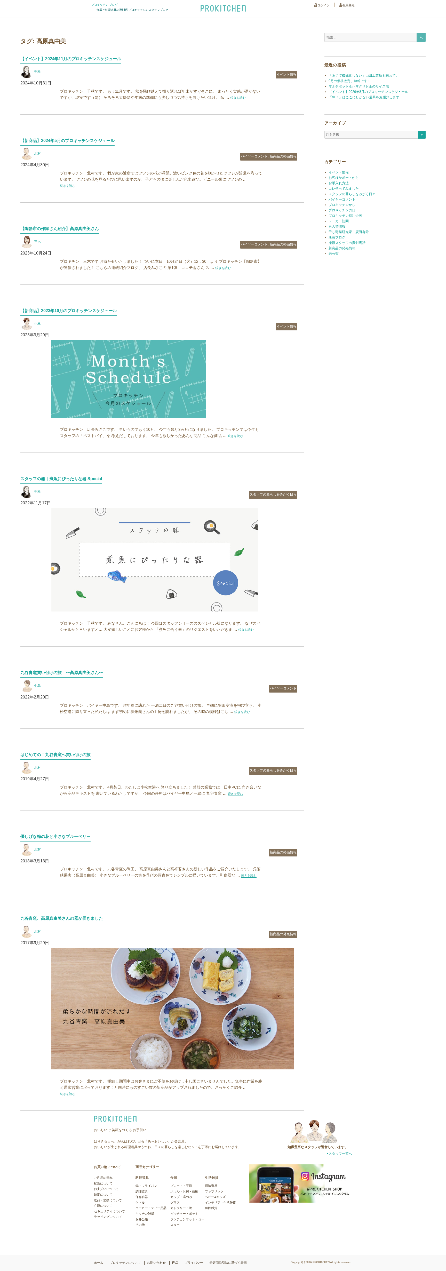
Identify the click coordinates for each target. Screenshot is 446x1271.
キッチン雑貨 (145, 1214)
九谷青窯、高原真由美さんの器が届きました (61, 918)
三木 (37, 242)
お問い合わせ (156, 1263)
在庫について (103, 1206)
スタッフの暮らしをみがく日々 (273, 494)
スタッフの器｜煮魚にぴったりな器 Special (61, 478)
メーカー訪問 (339, 221)
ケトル (140, 1202)
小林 (37, 323)
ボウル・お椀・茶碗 (184, 1191)
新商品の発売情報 (283, 156)
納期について (103, 1194)
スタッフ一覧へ (340, 1154)
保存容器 (142, 1197)
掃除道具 (211, 1186)
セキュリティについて (109, 1211)
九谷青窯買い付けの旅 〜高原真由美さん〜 (61, 672)
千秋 (37, 72)
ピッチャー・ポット (184, 1214)
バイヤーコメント (254, 156)
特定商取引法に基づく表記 (228, 1263)
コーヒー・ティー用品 (151, 1208)
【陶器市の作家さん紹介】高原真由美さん (59, 228)
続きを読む (238, 98)
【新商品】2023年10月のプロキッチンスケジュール (68, 310)
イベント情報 (286, 74)
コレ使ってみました (344, 188)
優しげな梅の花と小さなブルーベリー (55, 836)
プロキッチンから (342, 205)
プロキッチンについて (125, 1263)
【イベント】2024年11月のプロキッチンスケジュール (70, 59)
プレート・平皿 (181, 1186)
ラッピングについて (108, 1217)
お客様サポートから (344, 178)
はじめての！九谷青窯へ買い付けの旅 (55, 754)
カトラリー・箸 (181, 1208)
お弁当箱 (142, 1219)
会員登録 (348, 5)
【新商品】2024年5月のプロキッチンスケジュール (67, 140)
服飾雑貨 (211, 1208)
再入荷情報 (337, 226)
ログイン (323, 5)
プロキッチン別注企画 (345, 216)
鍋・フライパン (146, 1186)
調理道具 (142, 1191)
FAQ (175, 1263)
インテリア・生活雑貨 (220, 1202)
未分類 (334, 254)
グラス (175, 1202)
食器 (173, 1178)
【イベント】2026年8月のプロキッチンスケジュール (368, 92)
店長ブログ (337, 237)
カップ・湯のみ (181, 1197)
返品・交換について (108, 1200)
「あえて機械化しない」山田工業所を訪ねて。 (364, 75)
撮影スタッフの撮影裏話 (347, 243)
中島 (37, 686)
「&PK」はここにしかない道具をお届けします (364, 97)
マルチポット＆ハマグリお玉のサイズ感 (359, 86)
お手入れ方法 (339, 183)
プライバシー (194, 1263)
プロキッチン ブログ (104, 4)
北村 (37, 153)
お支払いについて (106, 1189)
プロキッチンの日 (342, 210)
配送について (103, 1183)
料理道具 (142, 1178)
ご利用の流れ (103, 1178)
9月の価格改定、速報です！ (350, 81)
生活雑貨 (211, 1178)
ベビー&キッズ (215, 1197)
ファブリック (214, 1191)
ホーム (98, 1263)
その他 (140, 1225)
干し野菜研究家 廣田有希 (349, 232)
